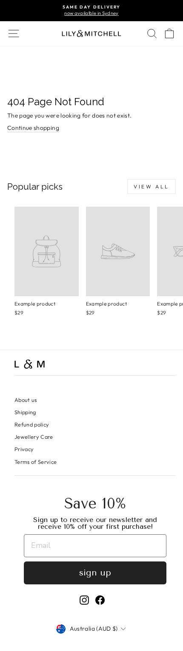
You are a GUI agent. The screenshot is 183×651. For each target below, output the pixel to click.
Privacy (24, 449)
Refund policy (31, 424)
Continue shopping (33, 128)
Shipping (25, 412)
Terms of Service (35, 461)
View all (151, 186)
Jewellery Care (33, 436)
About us (25, 399)
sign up (95, 573)
